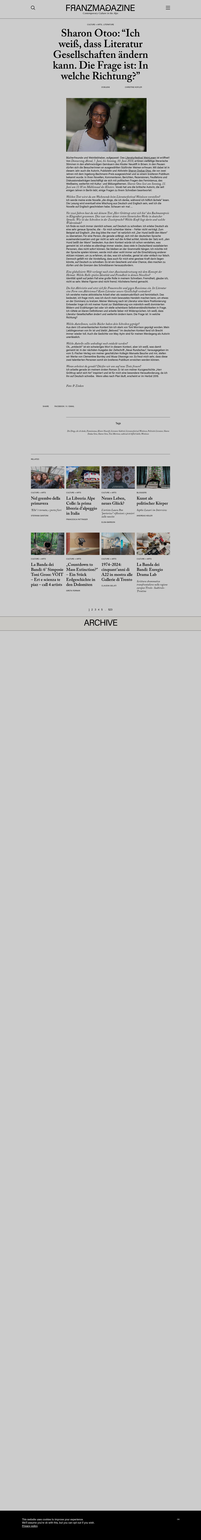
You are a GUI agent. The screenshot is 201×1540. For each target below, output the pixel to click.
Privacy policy (30, 1526)
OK (178, 1519)
